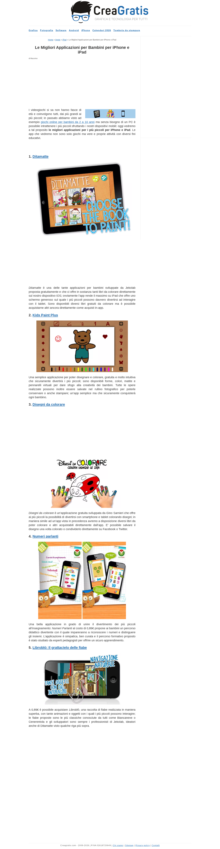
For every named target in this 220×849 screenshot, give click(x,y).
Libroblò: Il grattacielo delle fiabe (60, 648)
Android (74, 30)
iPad (64, 40)
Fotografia (46, 30)
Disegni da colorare (49, 404)
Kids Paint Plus (45, 315)
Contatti (156, 845)
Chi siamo (118, 845)
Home (50, 40)
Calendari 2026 (101, 30)
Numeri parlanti (45, 536)
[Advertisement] (82, 84)
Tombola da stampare (126, 30)
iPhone (85, 30)
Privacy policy (142, 845)
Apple (57, 40)
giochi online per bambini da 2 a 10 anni (68, 122)
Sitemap (129, 845)
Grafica (33, 30)
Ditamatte (40, 156)
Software (61, 30)
